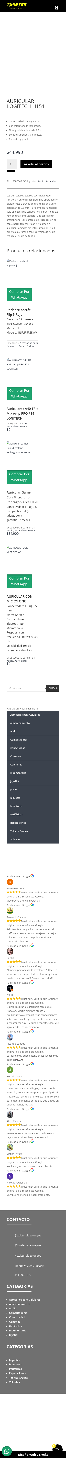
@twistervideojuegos (28, 1235)
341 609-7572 (23, 1275)
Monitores (16, 806)
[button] (11, 171)
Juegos (14, 789)
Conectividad (17, 748)
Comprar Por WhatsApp (19, 294)
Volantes (15, 839)
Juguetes (15, 797)
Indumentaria (18, 772)
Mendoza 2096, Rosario (29, 1266)
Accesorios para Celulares (25, 714)
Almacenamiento (20, 723)
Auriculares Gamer (17, 426)
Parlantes (32, 346)
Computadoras (19, 739)
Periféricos (16, 814)
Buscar (53, 688)
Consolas (15, 756)
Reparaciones (18, 822)
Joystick (14, 781)
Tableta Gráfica (19, 831)
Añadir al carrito (36, 164)
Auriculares (52, 181)
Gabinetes (16, 764)
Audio (41, 181)
